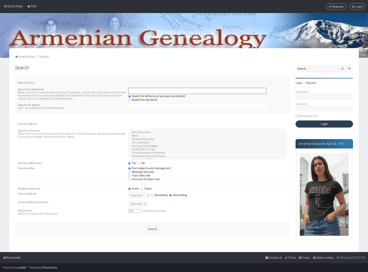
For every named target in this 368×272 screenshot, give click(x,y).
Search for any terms (144, 99)
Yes (133, 163)
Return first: (25, 210)
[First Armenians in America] (207, 153)
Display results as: (29, 188)
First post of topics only (145, 179)
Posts (135, 188)
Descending (179, 195)
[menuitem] (32, 6)
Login (299, 82)
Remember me (308, 116)
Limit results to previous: (33, 202)
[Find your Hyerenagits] (207, 146)
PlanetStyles (49, 267)
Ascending (161, 195)
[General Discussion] (207, 139)
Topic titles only (140, 175)
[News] (207, 136)
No (143, 163)
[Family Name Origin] (207, 149)
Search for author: (29, 104)
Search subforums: (30, 163)
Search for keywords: (31, 89)
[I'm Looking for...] (207, 142)
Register (311, 82)
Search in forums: (29, 130)
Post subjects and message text (151, 168)
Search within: (26, 168)
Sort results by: (27, 193)
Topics (147, 188)
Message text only (142, 171)
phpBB (22, 267)
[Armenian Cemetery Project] (207, 156)
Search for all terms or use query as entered (158, 96)
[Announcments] (207, 132)
